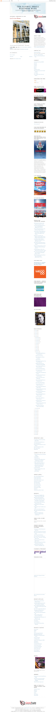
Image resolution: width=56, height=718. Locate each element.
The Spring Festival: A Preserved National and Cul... (40, 401)
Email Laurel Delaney (37, 52)
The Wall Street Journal (37, 645)
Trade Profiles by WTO (37, 487)
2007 (36, 430)
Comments (37, 82)
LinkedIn (35, 65)
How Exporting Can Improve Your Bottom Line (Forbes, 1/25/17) (39, 224)
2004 (36, 434)
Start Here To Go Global (37, 481)
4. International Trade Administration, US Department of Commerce (39, 460)
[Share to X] (12, 47)
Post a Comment (12, 54)
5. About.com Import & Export (38, 461)
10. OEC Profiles (36, 471)
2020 (36, 411)
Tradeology (35, 488)
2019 (36, 412)
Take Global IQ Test (37, 482)
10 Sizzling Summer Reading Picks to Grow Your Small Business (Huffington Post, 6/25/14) (39, 226)
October (37, 340)
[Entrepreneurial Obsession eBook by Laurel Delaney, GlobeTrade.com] (40, 290)
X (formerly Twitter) (37, 69)
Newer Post (11, 56)
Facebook (35, 63)
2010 (36, 425)
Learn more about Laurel (40, 46)
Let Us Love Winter (15, 18)
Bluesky (35, 68)
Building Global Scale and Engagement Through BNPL (40, 364)
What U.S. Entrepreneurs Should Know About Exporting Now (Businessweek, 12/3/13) (39, 256)
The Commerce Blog (37, 483)
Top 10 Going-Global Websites (38, 534)
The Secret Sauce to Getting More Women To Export (39, 601)
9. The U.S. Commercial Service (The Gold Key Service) (39, 469)
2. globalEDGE (36, 456)
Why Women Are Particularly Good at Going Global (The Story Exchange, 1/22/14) (39, 243)
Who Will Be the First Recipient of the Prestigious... (40, 375)
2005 (36, 432)
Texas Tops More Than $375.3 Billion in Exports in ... (40, 384)
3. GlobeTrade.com (37, 458)
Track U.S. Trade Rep (37, 486)
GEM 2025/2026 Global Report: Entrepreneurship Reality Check (39, 498)
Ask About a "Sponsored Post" (38, 54)
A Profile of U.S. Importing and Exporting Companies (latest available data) (38, 513)
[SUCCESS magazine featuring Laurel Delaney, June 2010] (40, 324)
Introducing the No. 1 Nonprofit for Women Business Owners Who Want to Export (39, 263)
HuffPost (35, 630)
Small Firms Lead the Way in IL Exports (40, 531)
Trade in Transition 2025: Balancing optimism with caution (39, 503)
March (37, 350)
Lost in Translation (37, 621)
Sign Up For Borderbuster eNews (39, 446)
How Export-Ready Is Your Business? (39, 536)
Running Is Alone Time (39, 355)
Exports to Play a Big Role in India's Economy (40, 398)
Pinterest (35, 66)
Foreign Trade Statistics (37, 477)
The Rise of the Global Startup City (39, 509)
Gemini (35, 692)
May (37, 347)
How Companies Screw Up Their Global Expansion (40, 370)
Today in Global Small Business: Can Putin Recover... (40, 354)
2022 (36, 336)
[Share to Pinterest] (14, 47)
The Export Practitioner (37, 484)
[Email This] (10, 47)
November (37, 338)
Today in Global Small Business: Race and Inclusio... (40, 367)
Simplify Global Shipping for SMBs (39, 640)
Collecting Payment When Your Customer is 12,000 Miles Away (39, 545)
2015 (36, 418)
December (37, 337)
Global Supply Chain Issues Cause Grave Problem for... (41, 362)
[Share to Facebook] (13, 47)
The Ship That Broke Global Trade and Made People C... (41, 389)
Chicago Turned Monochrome (40, 368)
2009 (36, 427)
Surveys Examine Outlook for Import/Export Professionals (38, 634)
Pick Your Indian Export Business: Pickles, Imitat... (41, 387)
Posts (36, 80)
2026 (36, 330)
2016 (36, 417)
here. (36, 522)
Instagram (35, 64)
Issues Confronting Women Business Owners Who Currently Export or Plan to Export (40, 606)
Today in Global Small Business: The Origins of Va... (40, 380)
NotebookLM (36, 695)
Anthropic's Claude (37, 689)
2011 (36, 424)
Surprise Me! (36, 449)
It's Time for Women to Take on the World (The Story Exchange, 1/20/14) (40, 250)
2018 (36, 414)
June (37, 346)
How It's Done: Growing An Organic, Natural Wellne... (40, 406)
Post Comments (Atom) (17, 58)
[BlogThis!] (11, 47)
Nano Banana (36, 694)
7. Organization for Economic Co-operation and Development (39, 466)
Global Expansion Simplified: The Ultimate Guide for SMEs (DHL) (39, 496)
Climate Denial (38, 359)
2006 (36, 431)
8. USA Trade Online (37, 467)
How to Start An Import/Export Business (40, 608)
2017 (36, 415)
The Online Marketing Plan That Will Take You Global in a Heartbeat (39, 604)
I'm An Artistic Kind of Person (40, 382)
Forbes (35, 631)
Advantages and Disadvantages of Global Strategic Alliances (39, 611)
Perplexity (35, 690)
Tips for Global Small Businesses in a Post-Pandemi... (40, 392)
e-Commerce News (36, 638)
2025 (36, 331)
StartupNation (36, 641)
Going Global (36, 620)
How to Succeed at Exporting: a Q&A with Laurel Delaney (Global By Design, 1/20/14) (39, 252)
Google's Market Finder (37, 478)
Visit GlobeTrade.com (37, 443)
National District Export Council (39, 479)
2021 (36, 410)
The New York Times (37, 648)
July (36, 344)
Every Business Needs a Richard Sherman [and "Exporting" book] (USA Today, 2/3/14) (39, 240)
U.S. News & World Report (38, 643)
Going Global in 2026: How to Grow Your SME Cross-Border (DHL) (39, 500)
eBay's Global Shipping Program (39, 476)
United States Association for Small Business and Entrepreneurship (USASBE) (39, 679)
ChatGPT (35, 691)
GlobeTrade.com (27, 707)
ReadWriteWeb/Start (37, 651)
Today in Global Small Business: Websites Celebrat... (40, 394)
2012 (36, 422)
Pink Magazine (36, 642)
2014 (36, 420)
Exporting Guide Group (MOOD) (39, 61)
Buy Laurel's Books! (37, 448)
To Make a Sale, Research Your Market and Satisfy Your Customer (39, 543)
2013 (36, 421)
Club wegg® (36, 73)
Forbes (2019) (36, 629)
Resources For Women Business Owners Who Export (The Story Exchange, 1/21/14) (40, 246)
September (37, 341)
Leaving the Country (37, 619)
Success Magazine (36, 650)
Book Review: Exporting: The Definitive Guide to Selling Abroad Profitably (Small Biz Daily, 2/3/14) (39, 236)
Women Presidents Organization (38, 681)
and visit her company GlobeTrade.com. (39, 47)
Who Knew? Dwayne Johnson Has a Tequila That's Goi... (41, 403)
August (37, 343)
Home (21, 56)
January (37, 408)
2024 (36, 333)
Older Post (30, 56)
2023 (36, 334)
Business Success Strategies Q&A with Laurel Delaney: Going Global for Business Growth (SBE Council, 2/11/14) (39, 233)
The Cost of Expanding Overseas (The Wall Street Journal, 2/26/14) (39, 229)
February (37, 351)
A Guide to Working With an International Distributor (38, 615)
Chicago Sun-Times (37, 637)
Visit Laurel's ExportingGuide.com (39, 442)
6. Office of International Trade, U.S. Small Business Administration (39, 463)
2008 (36, 428)
